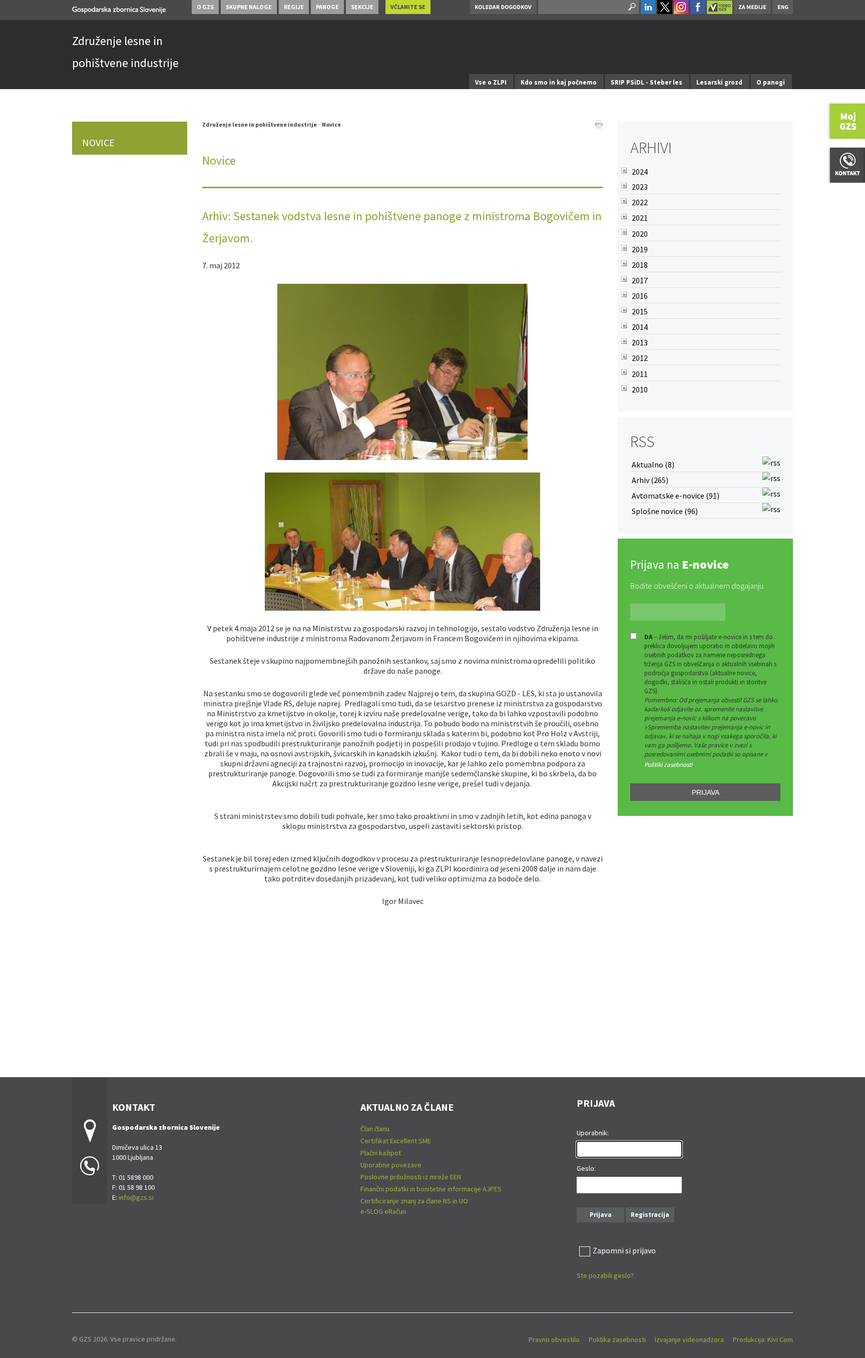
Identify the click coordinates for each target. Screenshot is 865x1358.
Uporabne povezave (390, 1164)
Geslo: (586, 1168)
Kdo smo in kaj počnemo (559, 82)
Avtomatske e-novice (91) (675, 496)
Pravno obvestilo (554, 1339)
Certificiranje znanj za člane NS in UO (414, 1200)
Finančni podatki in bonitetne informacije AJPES (431, 1188)
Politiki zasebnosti (668, 764)
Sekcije (362, 7)
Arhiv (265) (650, 480)
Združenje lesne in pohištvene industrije (259, 124)
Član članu (374, 1128)
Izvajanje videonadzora (689, 1339)
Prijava (705, 792)
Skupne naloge (249, 7)
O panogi (770, 82)
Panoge (327, 7)
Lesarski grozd (719, 82)
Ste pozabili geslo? (605, 1275)
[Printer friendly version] (599, 124)
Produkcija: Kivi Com (763, 1339)
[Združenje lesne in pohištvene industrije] (119, 8)
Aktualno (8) (653, 465)
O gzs (205, 7)
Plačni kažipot (380, 1152)
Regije (294, 7)
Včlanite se (407, 7)
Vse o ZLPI (491, 82)
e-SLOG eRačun (383, 1211)
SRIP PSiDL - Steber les (646, 82)
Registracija (650, 1214)
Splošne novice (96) (665, 511)
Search (631, 7)
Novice (98, 142)
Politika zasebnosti (617, 1339)
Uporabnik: (593, 1132)
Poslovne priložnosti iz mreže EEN (410, 1176)
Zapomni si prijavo (624, 1250)
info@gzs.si (136, 1197)
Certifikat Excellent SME (395, 1140)
